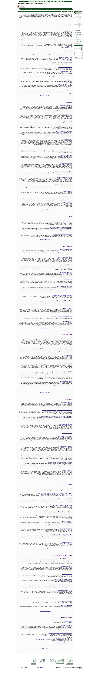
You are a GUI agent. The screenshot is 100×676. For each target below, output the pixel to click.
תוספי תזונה (52, 660)
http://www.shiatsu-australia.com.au (64, 590)
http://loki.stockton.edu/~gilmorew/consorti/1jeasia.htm (60, 462)
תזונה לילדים (52, 661)
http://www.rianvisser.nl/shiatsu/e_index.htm (62, 234)
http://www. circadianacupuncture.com (63, 184)
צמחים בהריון (42, 661)
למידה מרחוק (80, 668)
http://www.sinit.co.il (67, 147)
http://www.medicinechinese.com (65, 601)
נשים (80, 28)
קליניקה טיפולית (23, 9)
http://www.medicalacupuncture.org (64, 177)
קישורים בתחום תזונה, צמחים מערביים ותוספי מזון (61, 62)
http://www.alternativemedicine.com (64, 286)
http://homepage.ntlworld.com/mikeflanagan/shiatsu (61, 227)
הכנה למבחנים (78, 14)
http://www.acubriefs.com (66, 139)
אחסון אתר (77, 667)
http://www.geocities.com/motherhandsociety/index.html (60, 584)
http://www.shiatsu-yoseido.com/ (65, 220)
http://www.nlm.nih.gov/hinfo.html (65, 498)
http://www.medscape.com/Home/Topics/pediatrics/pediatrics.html (58, 511)
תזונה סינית (79, 16)
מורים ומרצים (33, 663)
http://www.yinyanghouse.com (65, 196)
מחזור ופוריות (43, 659)
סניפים (34, 660)
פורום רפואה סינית (77, 34)
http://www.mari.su (68, 621)
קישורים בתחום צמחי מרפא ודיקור (65, 67)
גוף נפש (79, 23)
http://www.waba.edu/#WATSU (65, 566)
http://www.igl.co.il (68, 279)
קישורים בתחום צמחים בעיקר (66, 71)
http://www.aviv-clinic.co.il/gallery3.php (63, 171)
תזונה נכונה (52, 659)
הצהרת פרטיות (33, 665)
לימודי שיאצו (41, 9)
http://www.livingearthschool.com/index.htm (62, 579)
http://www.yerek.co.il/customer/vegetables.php (61, 316)
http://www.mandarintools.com (65, 453)
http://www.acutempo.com (66, 625)
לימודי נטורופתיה (70, 663)
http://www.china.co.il (67, 470)
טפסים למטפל (33, 664)
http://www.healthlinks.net (66, 605)
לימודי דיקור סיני (49, 9)
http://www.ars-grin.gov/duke (65, 424)
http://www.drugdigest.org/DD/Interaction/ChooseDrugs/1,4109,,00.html (56, 416)
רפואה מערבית (69, 80)
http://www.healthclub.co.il (66, 264)
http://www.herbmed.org (66, 402)
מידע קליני (79, 25)
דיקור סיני (79, 20)
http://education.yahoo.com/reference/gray (62, 505)
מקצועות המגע (78, 21)
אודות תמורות (78, 41)
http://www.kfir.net (68, 355)
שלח (76, 57)
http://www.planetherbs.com (66, 249)
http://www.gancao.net (67, 121)
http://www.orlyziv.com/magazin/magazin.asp (62, 295)
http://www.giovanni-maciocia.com (64, 114)
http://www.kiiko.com (67, 191)
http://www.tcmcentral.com (66, 381)
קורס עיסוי (30, 9)
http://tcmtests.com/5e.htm (66, 155)
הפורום (34, 661)
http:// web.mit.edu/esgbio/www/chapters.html (62, 534)
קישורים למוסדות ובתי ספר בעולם (65, 84)
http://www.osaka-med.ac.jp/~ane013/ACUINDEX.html (60, 633)
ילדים (80, 27)
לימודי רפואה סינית (57, 9)
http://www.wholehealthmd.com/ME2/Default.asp (61, 300)
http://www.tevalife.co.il (67, 308)
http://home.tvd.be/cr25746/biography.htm (63, 558)
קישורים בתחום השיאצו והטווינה (65, 57)
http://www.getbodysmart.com (65, 528)
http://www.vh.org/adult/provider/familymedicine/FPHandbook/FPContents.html (55, 493)
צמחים (80, 18)
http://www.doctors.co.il (67, 521)
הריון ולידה (43, 660)
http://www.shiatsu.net (67, 574)
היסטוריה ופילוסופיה (67, 75)
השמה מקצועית (78, 32)
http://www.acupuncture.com (66, 105)
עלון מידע (34, 662)
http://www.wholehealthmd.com (65, 257)
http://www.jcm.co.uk (67, 363)
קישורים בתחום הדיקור (67, 52)
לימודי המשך (78, 30)
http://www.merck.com (67, 487)
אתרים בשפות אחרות (67, 89)
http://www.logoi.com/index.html (65, 446)
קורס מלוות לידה (61, 660)
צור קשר (34, 659)
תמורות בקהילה (78, 36)
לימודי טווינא (35, 9)
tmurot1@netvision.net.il (66, 47)
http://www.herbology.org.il (66, 272)
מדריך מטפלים (78, 37)
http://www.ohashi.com (67, 596)
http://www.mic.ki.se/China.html (65, 436)
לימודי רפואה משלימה (66, 9)
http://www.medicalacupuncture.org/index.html (62, 371)
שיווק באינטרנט (59, 667)
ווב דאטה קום (72, 667)
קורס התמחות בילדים (60, 663)
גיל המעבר (43, 662)
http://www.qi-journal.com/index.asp (64, 338)
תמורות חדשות (78, 39)
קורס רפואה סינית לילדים (59, 661)
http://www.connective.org (66, 347)
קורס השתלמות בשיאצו (60, 662)
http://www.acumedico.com (66, 163)
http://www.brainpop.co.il (66, 542)
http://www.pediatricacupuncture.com (64, 131)
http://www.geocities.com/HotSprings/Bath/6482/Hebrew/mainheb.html (57, 410)
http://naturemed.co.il (67, 321)
